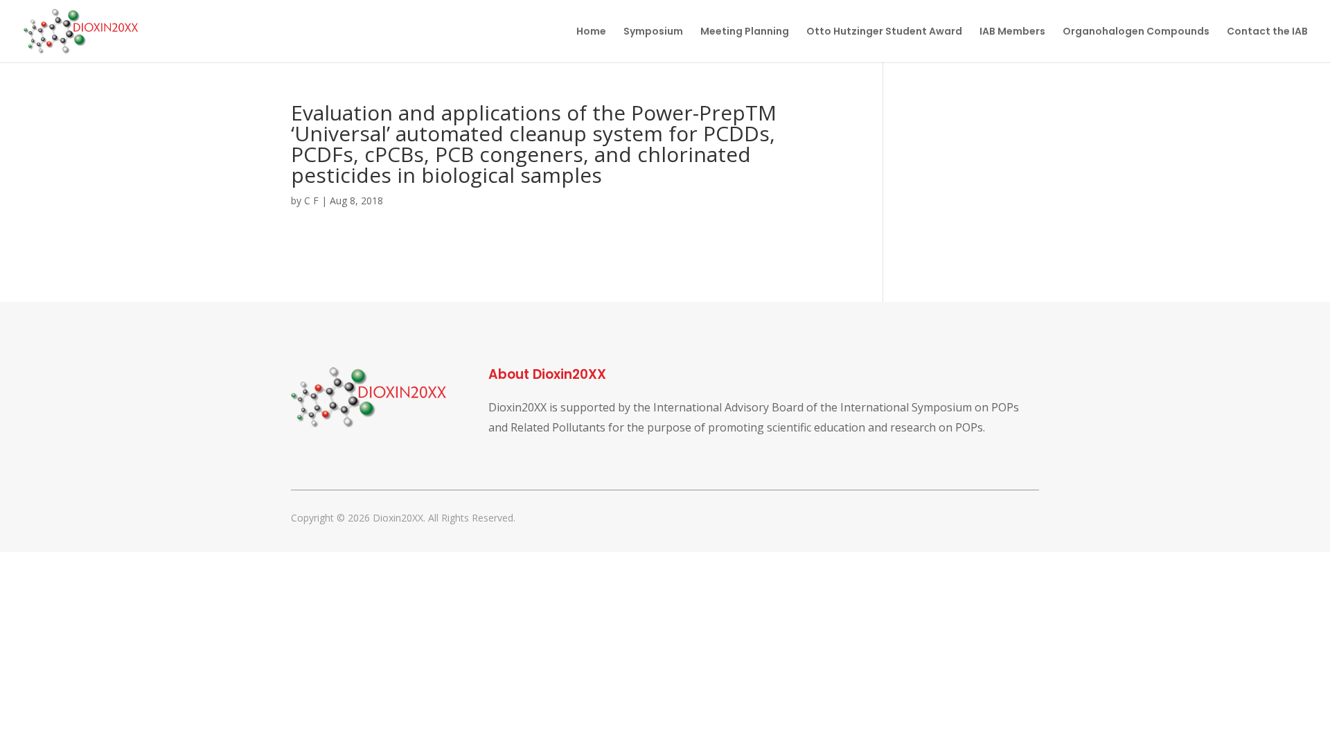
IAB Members (1012, 32)
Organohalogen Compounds (1136, 32)
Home (591, 32)
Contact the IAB (1267, 32)
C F (311, 200)
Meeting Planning (744, 32)
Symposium (653, 32)
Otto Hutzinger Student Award (884, 32)
